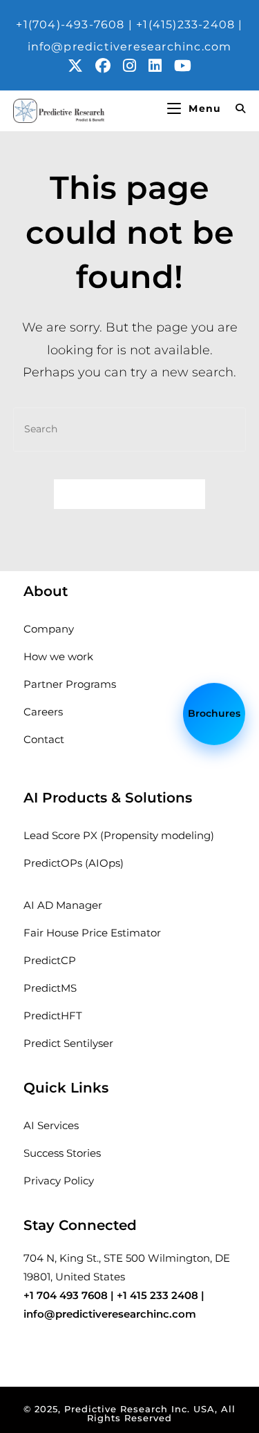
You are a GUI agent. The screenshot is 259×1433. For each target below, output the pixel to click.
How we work (58, 656)
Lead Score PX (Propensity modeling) (118, 835)
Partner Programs (69, 684)
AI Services (51, 1125)
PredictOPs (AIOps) (73, 862)
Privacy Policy (58, 1180)
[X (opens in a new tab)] (81, 65)
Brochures (214, 712)
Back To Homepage (130, 493)
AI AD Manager (62, 905)
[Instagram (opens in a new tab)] (135, 65)
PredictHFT (52, 1015)
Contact (43, 739)
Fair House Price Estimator (92, 932)
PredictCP (49, 960)
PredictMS (50, 987)
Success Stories (62, 1153)
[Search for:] (235, 108)
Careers (43, 711)
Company (48, 628)
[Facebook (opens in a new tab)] (109, 65)
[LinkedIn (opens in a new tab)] (161, 65)
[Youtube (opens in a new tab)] (182, 65)
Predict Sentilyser (68, 1043)
